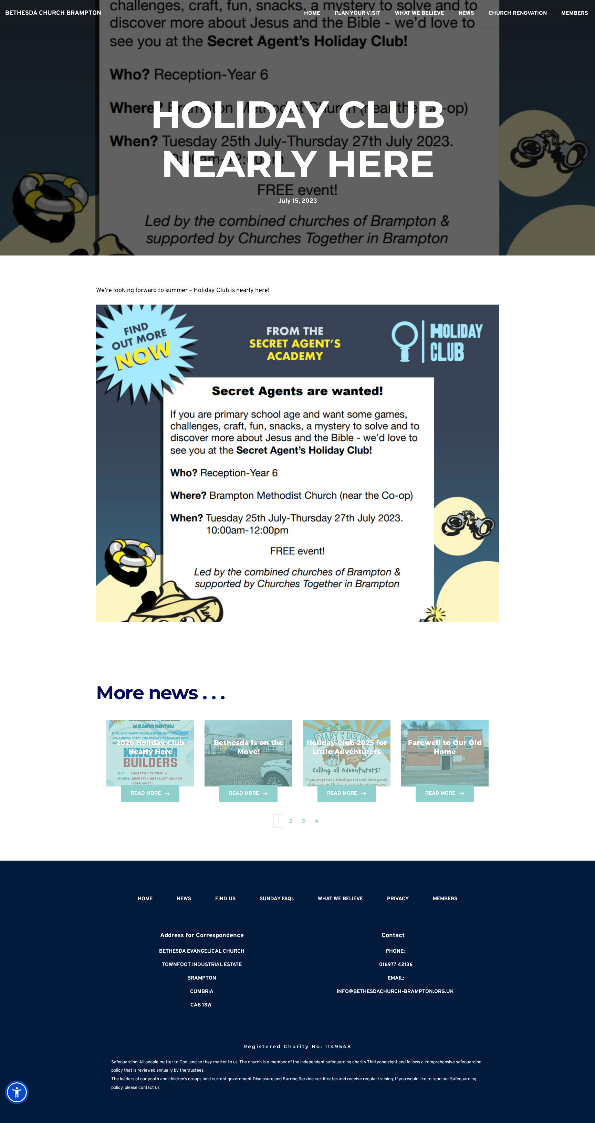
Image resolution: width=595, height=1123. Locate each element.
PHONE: (395, 951)
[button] (17, 1092)
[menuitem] (312, 13)
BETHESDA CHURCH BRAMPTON (53, 13)
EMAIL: (396, 978)
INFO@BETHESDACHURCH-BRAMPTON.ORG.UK (395, 992)
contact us (148, 1088)
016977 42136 (396, 965)
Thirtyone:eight (382, 1062)
